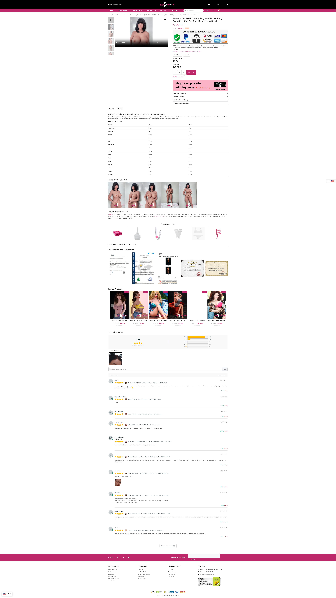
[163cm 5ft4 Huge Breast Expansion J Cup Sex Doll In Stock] (126, 399)
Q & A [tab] (119, 109)
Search (225, 369)
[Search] (202, 10)
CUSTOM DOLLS (151, 10)
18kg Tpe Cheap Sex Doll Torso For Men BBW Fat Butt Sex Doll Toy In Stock (149, 457)
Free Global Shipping (179, 93)
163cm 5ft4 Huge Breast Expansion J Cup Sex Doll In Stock (144, 399)
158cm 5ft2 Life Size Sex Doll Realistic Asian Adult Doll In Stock (145, 414)
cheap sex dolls (158, 216)
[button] (165, 19)
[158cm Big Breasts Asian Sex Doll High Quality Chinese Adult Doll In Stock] (126, 473)
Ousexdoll (110, 214)
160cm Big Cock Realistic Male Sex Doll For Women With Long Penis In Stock (149, 441)
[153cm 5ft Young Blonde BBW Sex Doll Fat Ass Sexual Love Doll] (126, 530)
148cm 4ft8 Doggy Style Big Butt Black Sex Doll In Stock (143, 425)
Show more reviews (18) (168, 546)
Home (109, 15)
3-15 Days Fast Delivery (180, 100)
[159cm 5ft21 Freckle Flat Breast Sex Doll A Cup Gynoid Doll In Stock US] (126, 383)
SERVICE (174, 10)
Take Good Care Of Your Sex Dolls (122, 244)
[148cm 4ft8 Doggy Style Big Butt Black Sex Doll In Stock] (126, 425)
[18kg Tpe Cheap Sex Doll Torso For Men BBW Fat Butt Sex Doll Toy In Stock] (126, 457)
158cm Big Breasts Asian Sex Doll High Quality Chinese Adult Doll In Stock (148, 473)
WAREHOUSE (136, 10)
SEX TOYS (163, 10)
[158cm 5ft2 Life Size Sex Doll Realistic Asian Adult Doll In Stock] (126, 414)
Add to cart (191, 72)
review (181, 25)
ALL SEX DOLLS (122, 10)
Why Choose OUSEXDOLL (181, 103)
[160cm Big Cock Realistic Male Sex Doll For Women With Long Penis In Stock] (126, 442)
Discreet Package (178, 96)
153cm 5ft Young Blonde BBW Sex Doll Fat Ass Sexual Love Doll (145, 530)
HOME (111, 10)
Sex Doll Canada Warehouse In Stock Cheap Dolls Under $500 (129, 15)
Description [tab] (112, 109)
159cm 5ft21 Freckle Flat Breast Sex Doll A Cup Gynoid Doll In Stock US (147, 382)
